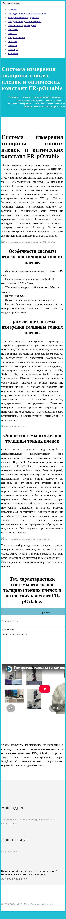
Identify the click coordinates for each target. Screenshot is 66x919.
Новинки (12, 45)
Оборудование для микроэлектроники (27, 13)
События (12, 41)
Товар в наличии (16, 37)
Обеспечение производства (22, 25)
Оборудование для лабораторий (24, 21)
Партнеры (13, 49)
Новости (12, 33)
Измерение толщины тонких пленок (38, 100)
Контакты (13, 53)
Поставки (13, 29)
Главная (12, 9)
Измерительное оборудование (23, 17)
